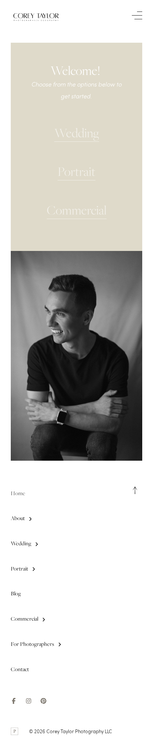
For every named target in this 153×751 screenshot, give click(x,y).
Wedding (21, 543)
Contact (20, 669)
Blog (16, 593)
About (18, 518)
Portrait (19, 568)
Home (18, 493)
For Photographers (32, 644)
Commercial (24, 619)
